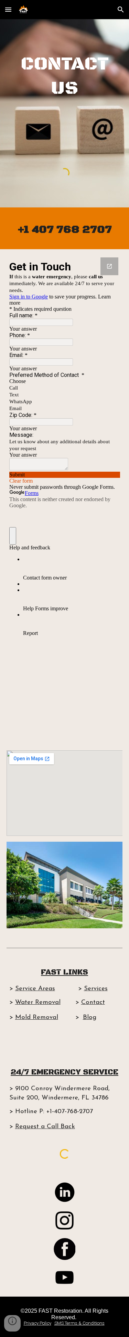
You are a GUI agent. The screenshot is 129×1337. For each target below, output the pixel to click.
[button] (8, 9)
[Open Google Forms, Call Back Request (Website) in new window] (109, 266)
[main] (65, 76)
